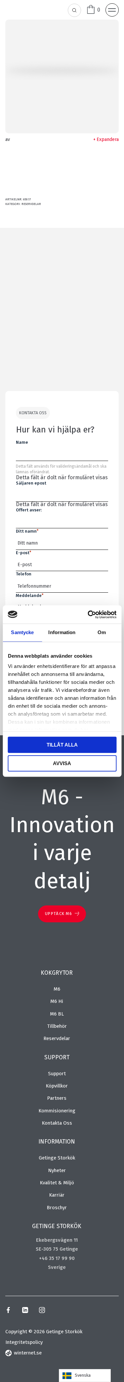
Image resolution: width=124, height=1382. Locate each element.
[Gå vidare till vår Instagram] (42, 1311)
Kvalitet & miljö (57, 1183)
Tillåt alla (62, 745)
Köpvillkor (57, 1086)
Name (22, 442)
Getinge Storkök (57, 1158)
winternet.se (28, 1353)
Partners (56, 1098)
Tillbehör (57, 1026)
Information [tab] (61, 632)
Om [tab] (102, 632)
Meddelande (29, 595)
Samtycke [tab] (22, 632)
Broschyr (57, 1208)
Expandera (108, 139)
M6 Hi (56, 1001)
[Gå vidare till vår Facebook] (8, 1311)
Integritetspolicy (24, 1342)
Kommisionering (56, 1111)
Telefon (23, 573)
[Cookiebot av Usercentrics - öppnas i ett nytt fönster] (88, 614)
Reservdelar (31, 204)
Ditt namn (27, 531)
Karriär (56, 1195)
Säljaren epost (31, 483)
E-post (23, 552)
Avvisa (62, 763)
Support (57, 1074)
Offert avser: (29, 509)
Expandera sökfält (74, 10)
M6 (57, 989)
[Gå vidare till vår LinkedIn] (25, 1311)
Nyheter (57, 1170)
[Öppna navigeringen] (112, 10)
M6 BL (57, 1014)
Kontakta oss (57, 1123)
